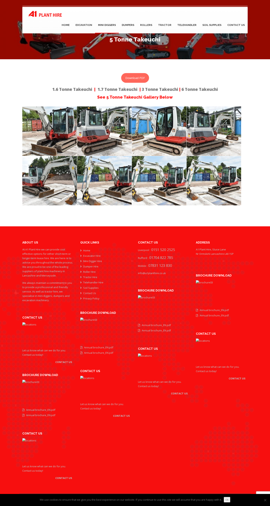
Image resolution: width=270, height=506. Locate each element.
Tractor (164, 25)
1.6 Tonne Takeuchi (72, 89)
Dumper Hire (90, 266)
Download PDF (135, 78)
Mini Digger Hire (92, 261)
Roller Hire (89, 272)
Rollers (146, 25)
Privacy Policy (91, 298)
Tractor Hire (90, 277)
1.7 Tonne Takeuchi (117, 89)
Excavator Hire (92, 256)
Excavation (84, 25)
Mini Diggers (107, 25)
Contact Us (236, 25)
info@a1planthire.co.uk (152, 273)
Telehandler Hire (93, 282)
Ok (227, 499)
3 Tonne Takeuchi (160, 89)
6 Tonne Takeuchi (199, 89)
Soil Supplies (211, 25)
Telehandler (186, 25)
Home (66, 25)
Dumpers (128, 25)
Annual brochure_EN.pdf (40, 410)
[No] (265, 500)
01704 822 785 (161, 257)
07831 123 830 (159, 265)
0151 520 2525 (162, 249)
